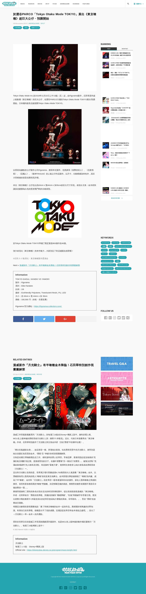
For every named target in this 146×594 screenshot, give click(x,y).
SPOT (43, 23)
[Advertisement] (55, 36)
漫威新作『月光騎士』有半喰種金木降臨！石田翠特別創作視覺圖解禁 (49, 265)
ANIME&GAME (34, 23)
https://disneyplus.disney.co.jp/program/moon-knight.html (52, 550)
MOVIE (39, 374)
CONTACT (73, 582)
